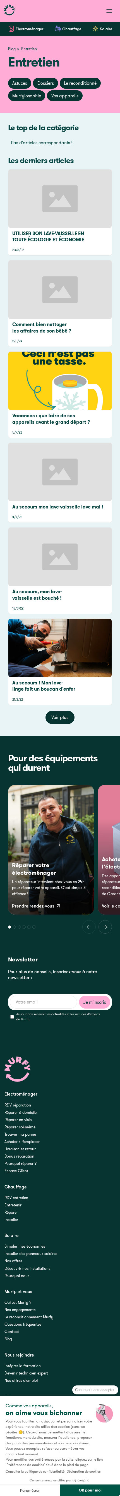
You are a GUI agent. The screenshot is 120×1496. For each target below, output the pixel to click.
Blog (12, 49)
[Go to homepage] (9, 10)
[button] (9, 927)
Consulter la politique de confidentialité (35, 1471)
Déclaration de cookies (83, 1471)
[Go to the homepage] (17, 1069)
